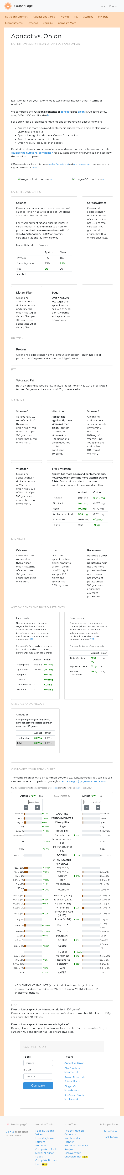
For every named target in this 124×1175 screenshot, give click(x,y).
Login (103, 6)
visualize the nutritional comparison (32, 152)
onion (81, 111)
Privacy (114, 1131)
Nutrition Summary (16, 16)
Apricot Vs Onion (74, 1063)
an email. (35, 168)
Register (114, 6)
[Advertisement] (62, 74)
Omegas (33, 23)
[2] (31, 639)
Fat (76, 16)
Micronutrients (13, 23)
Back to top (111, 1137)
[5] (93, 639)
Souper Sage (23, 6)
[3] (33, 639)
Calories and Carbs (44, 16)
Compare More (67, 23)
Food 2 (27, 1070)
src (52, 179)
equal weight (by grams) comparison (84, 781)
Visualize (48, 23)
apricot (65, 111)
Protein (64, 16)
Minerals (103, 16)
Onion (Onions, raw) (81, 164)
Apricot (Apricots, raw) (59, 164)
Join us (10, 1131)
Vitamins (88, 16)
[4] (91, 639)
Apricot (45, 179)
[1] (48, 115)
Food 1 (27, 1056)
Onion (98, 179)
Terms (107, 1131)
